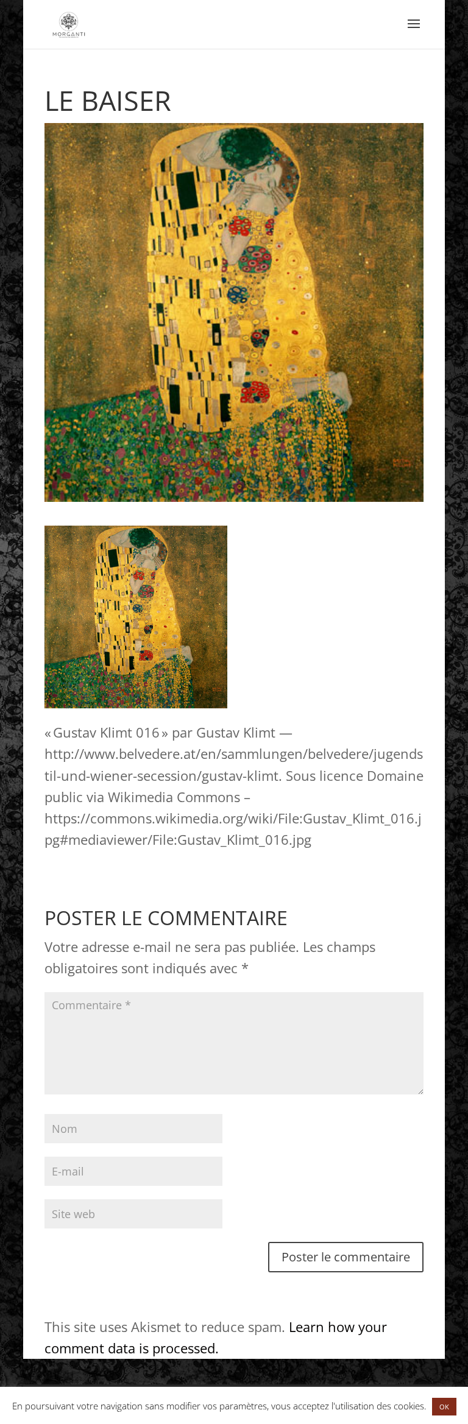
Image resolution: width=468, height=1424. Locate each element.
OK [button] (444, 1406)
